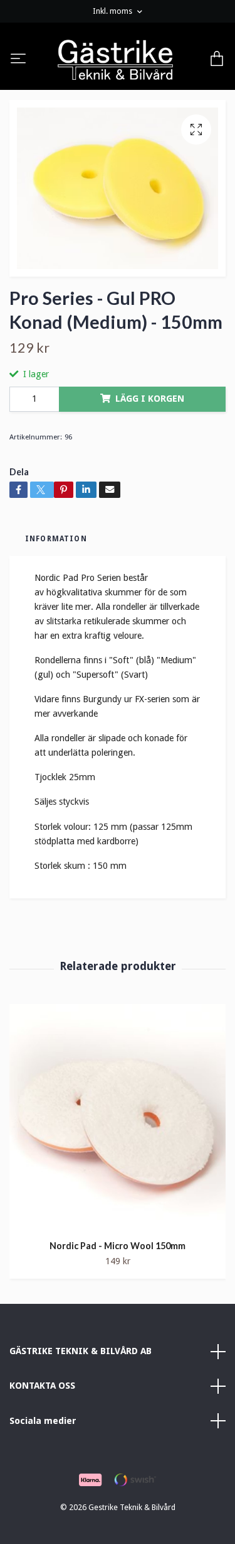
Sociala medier (42, 1421)
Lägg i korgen (149, 399)
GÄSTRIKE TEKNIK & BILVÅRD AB (80, 1351)
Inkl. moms (113, 11)
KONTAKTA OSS (42, 1386)
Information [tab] (56, 538)
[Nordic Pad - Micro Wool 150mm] (117, 1117)
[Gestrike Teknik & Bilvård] (116, 60)
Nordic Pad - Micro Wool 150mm (117, 1245)
